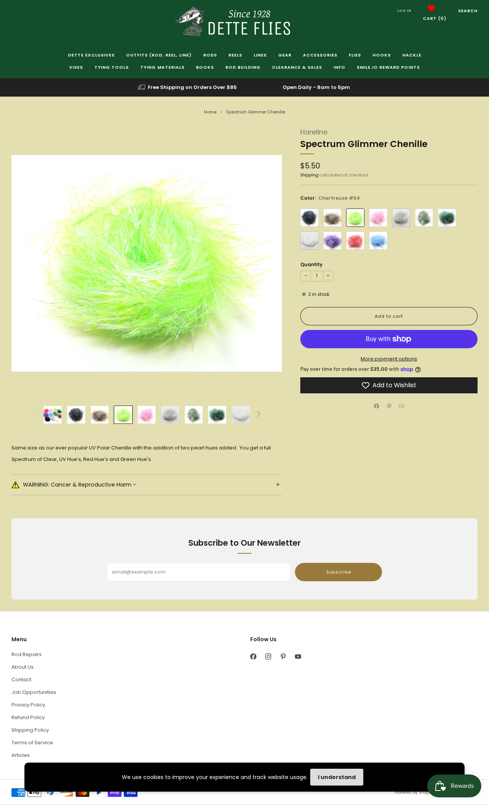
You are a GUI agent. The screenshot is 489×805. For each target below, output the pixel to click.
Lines (260, 55)
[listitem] (188, 87)
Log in (404, 10)
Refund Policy (28, 717)
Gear (284, 55)
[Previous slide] (26, 263)
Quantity (311, 264)
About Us (22, 667)
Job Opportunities (33, 692)
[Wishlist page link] (431, 8)
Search (468, 11)
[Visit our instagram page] (268, 656)
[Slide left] (34, 415)
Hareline (313, 132)
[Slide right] (258, 415)
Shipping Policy (30, 730)
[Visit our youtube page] (297, 656)
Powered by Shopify (414, 792)
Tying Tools (111, 67)
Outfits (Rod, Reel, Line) (159, 55)
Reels (235, 55)
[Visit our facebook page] (253, 656)
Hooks (381, 55)
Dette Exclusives (91, 55)
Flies (355, 55)
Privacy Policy (28, 704)
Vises (76, 67)
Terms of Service (32, 742)
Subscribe (338, 572)
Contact (21, 679)
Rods (210, 55)
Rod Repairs (26, 654)
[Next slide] (267, 263)
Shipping (309, 175)
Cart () (435, 18)
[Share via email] (401, 406)
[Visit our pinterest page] (282, 656)
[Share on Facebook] (377, 406)
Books (205, 67)
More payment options (389, 358)
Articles (20, 755)
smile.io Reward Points (388, 67)
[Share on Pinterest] (389, 406)
